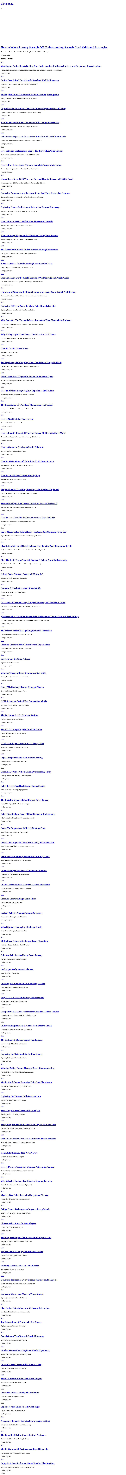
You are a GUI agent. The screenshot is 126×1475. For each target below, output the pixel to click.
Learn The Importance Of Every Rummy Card (23, 828)
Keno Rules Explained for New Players (19, 1153)
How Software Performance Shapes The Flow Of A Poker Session (31, 151)
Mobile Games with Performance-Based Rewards (24, 1449)
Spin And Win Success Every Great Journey (21, 955)
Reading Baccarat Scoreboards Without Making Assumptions (30, 94)
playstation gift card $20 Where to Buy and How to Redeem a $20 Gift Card (37, 179)
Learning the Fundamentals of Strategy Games (23, 983)
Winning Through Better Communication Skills (23, 673)
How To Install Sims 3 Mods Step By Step (20, 475)
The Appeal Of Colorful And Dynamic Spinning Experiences (29, 249)
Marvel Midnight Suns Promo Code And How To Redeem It (29, 503)
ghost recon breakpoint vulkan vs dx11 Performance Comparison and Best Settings (40, 616)
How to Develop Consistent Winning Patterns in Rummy (27, 1167)
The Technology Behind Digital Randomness (22, 1040)
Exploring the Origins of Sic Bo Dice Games (21, 1054)
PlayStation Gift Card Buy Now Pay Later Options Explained (30, 489)
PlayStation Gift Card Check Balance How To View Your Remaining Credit (36, 546)
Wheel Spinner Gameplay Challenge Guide (21, 927)
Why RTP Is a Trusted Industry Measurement (22, 997)
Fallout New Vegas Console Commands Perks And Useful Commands (33, 136)
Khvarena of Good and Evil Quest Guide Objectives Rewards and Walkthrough (38, 292)
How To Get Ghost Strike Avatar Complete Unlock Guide (28, 518)
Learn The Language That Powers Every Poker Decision (27, 842)
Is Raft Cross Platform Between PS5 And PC (22, 574)
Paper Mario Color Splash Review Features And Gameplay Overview (34, 532)
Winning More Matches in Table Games (20, 1265)
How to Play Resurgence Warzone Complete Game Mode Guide (31, 165)
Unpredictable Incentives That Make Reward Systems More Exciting (33, 108)
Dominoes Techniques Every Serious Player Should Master (28, 1280)
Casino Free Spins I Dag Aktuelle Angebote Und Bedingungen (30, 80)
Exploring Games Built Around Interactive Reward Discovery (30, 207)
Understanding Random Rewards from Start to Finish (26, 1026)
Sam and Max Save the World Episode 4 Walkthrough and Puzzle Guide (35, 278)
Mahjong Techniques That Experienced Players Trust (26, 1237)
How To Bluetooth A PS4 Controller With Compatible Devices (30, 122)
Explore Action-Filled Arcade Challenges (20, 1407)
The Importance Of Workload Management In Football (27, 405)
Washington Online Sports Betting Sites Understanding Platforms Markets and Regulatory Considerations (51, 66)
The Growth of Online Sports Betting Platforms (23, 1435)
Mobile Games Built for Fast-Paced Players (21, 1378)
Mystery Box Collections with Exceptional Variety (24, 1195)
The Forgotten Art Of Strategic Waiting (19, 715)
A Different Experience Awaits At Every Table (22, 743)
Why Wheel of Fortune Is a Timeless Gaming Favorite (26, 1181)
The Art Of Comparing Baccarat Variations (21, 729)
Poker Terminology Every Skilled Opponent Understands (28, 814)
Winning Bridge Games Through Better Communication (27, 1068)
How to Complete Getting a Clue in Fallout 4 (22, 447)
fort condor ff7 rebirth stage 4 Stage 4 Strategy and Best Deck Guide (33, 602)
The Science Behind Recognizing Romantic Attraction (26, 630)
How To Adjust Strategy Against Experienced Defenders (27, 391)
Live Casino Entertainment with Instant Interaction (25, 1308)
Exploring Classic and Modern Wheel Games (22, 1294)
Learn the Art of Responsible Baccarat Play (21, 1364)
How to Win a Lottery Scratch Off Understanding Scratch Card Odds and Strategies (54, 47)
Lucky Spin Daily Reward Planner (17, 969)
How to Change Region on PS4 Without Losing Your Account (29, 235)
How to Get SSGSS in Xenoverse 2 (17, 419)
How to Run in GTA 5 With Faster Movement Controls (27, 221)
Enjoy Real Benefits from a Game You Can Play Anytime (28, 1463)
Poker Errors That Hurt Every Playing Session (23, 786)
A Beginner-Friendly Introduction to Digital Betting (25, 1421)
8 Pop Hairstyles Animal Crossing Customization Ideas (26, 263)
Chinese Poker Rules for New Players (18, 1223)
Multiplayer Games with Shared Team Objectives (24, 941)
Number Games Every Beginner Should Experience (25, 1350)
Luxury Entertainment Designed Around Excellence (25, 884)
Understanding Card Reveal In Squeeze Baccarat (24, 870)
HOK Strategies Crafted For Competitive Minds (24, 701)
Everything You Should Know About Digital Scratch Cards (28, 1124)
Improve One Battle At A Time (15, 659)
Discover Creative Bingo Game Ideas (18, 899)
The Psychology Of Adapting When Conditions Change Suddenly (31, 362)
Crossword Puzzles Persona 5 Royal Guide (21, 588)
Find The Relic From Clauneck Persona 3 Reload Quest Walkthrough (34, 560)
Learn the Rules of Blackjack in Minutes (20, 1392)
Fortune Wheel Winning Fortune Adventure (22, 913)
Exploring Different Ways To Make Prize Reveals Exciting (28, 306)
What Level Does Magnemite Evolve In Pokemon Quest (27, 376)
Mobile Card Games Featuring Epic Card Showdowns (26, 1082)
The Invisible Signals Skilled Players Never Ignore (24, 800)
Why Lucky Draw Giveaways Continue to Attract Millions (28, 1138)
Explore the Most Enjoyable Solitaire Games (22, 1251)
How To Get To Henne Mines (14, 348)
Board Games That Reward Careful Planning (22, 1336)
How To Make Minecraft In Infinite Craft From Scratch (27, 461)
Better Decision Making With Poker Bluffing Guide (25, 856)
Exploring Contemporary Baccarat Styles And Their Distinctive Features (35, 193)
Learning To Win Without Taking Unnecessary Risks (26, 772)
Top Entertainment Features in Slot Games (21, 1322)
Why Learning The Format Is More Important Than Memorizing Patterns (36, 320)
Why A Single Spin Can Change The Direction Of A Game (28, 334)
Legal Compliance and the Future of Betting (22, 757)
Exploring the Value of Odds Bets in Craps (21, 1096)
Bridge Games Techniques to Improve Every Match (25, 1209)
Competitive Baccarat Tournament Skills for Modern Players (30, 1011)
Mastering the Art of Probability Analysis (20, 1110)
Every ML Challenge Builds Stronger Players (22, 687)
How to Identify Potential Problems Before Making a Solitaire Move (33, 433)
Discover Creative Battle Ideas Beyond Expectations (25, 644)
